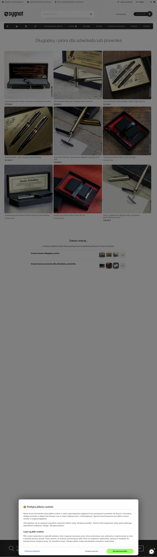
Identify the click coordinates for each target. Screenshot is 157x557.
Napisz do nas (151, 551)
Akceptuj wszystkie (120, 551)
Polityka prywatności (32, 551)
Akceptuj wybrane (91, 551)
